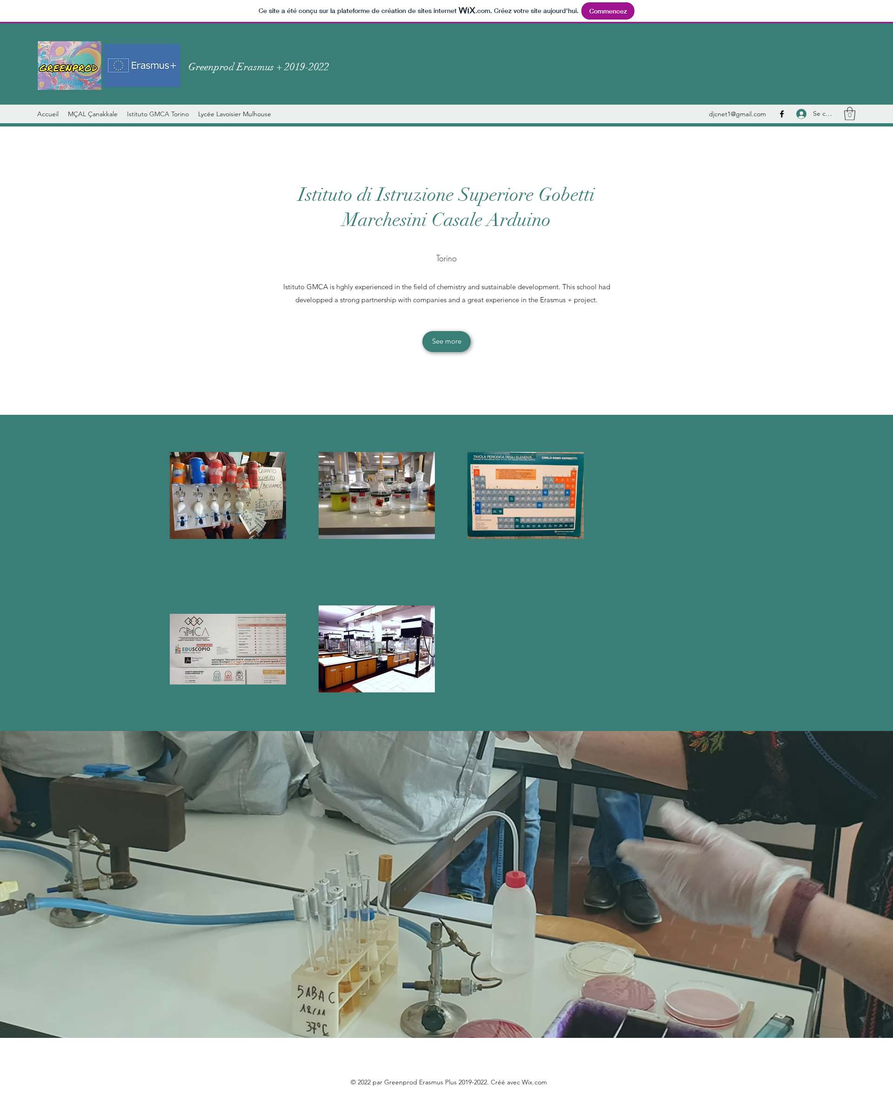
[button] (849, 113)
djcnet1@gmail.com (737, 114)
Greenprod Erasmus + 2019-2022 (258, 66)
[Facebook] (781, 114)
